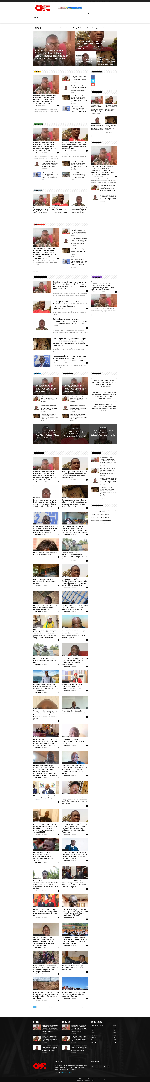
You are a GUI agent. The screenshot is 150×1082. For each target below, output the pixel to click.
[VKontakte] (108, 1066)
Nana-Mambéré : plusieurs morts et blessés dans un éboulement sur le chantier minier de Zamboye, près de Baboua (46, 995)
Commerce (36, 906)
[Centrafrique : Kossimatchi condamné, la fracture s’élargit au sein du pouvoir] (75, 730)
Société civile (36, 736)
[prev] (112, 28)
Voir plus (103, 498)
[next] (114, 28)
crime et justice (80, 39)
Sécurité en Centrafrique (38, 963)
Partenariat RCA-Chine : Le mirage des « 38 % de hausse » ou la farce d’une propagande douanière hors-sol (45, 912)
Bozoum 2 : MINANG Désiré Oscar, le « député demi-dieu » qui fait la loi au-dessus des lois (45, 607)
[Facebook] (107, 1)
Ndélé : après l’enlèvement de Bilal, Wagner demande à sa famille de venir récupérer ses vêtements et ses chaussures (74, 146)
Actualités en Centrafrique (67, 708)
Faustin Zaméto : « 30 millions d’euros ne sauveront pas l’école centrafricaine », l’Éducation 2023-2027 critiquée (45, 687)
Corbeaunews (38, 105)
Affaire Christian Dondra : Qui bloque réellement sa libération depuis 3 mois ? (73, 968)
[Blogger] (92, 1066)
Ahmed (93, 514)
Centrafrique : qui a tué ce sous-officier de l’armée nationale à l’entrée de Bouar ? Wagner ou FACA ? (75, 556)
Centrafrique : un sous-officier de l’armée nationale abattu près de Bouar (45, 660)
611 (48, 1007)
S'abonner (114, 85)
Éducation (64, 523)
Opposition (64, 627)
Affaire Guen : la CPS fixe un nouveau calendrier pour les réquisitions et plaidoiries (72, 686)
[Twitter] (111, 1)
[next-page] (37, 118)
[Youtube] (116, 1)
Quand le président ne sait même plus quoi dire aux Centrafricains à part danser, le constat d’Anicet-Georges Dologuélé (74, 855)
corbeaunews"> (95, 510)
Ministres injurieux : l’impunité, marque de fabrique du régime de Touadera (45, 798)
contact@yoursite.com (66, 1072)
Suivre (115, 81)
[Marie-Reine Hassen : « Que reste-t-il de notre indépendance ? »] (46, 544)
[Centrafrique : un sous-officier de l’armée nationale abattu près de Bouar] (46, 649)
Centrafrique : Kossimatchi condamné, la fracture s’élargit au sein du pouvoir (74, 741)
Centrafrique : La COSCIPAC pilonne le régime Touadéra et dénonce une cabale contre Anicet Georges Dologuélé (74, 884)
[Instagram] (109, 1)
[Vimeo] (114, 1)
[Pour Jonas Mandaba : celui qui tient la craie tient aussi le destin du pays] (46, 570)
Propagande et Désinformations (68, 763)
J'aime (115, 77)
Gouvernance (36, 550)
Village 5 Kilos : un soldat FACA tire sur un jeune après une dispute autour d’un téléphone (75, 994)
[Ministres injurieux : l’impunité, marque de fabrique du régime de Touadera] (46, 787)
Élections (35, 602)
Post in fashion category (103, 514)
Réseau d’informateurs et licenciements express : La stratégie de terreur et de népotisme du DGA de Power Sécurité (43, 856)
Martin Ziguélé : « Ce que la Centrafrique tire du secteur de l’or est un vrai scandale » (74, 713)
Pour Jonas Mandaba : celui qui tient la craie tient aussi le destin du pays (45, 581)
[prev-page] (34, 118)
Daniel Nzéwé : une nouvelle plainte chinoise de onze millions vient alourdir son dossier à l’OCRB (75, 607)
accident (35, 989)
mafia (36, 48)
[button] (115, 21)
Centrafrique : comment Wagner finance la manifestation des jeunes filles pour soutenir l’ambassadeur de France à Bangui (75, 940)
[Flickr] (100, 1066)
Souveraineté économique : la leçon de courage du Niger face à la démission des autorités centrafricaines (75, 661)
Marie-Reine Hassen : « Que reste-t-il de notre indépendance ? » (46, 554)
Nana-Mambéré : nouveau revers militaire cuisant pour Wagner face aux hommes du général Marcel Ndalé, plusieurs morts (45, 969)
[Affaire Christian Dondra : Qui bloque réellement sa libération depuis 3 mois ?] (75, 957)
